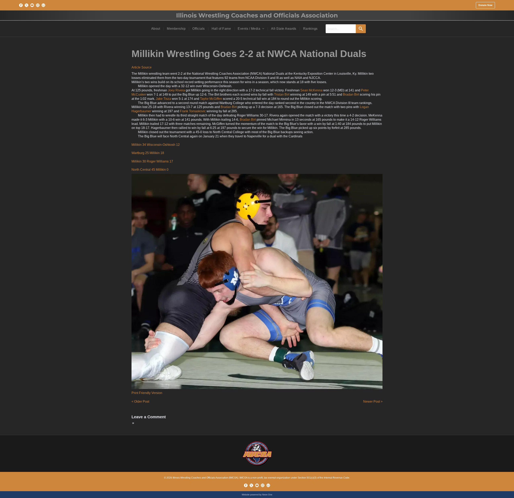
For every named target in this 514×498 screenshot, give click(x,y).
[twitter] (26, 5)
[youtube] (32, 5)
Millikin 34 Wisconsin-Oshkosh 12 (156, 144)
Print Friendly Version (147, 393)
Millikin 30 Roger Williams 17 (152, 161)
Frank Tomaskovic (193, 111)
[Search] (361, 28)
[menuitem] (156, 28)
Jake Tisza (163, 98)
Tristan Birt (281, 94)
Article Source (142, 67)
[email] (43, 5)
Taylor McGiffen (211, 98)
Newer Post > (372, 401)
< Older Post (140, 401)
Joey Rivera (176, 90)
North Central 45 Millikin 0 (150, 169)
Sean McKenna (311, 90)
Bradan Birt (351, 94)
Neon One (267, 494)
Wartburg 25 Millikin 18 (148, 153)
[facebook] (21, 5)
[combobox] (341, 28)
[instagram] (38, 5)
